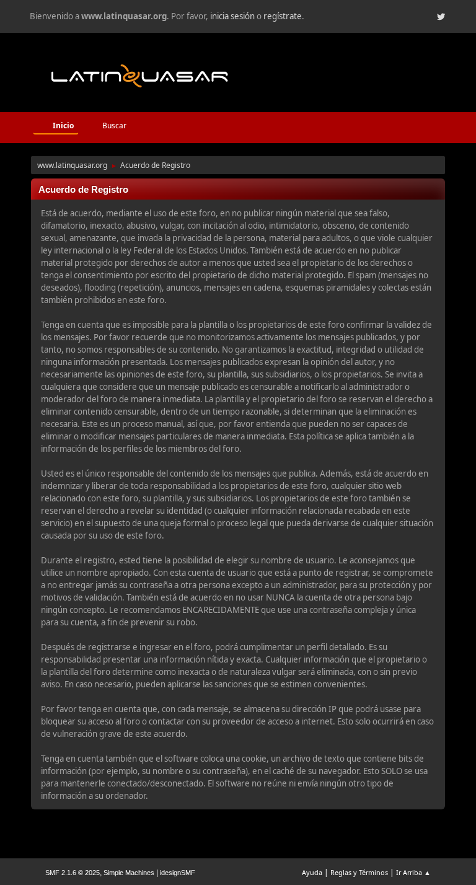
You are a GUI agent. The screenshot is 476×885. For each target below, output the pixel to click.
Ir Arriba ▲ (413, 872)
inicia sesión (232, 16)
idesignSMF (177, 872)
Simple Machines (129, 872)
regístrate (282, 16)
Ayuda (312, 872)
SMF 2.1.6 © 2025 (72, 872)
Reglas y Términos (359, 872)
